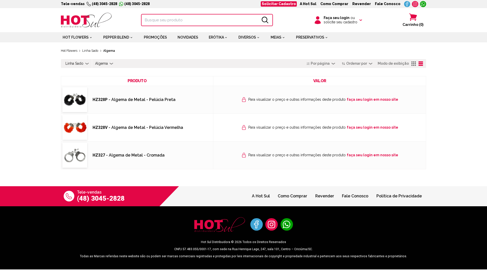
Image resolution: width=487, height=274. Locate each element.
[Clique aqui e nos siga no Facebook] (407, 4)
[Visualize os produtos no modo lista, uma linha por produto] (421, 64)
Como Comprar (334, 4)
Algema (109, 51)
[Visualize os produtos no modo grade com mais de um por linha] (414, 64)
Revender (361, 4)
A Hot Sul (308, 4)
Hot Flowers (69, 51)
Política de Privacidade (399, 196)
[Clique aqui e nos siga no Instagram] (415, 4)
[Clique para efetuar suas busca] (265, 20)
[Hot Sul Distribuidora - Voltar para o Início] (86, 20)
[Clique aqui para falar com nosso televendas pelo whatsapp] (423, 4)
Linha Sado (90, 51)
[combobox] (77, 63)
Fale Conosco (388, 4)
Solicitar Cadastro (279, 4)
